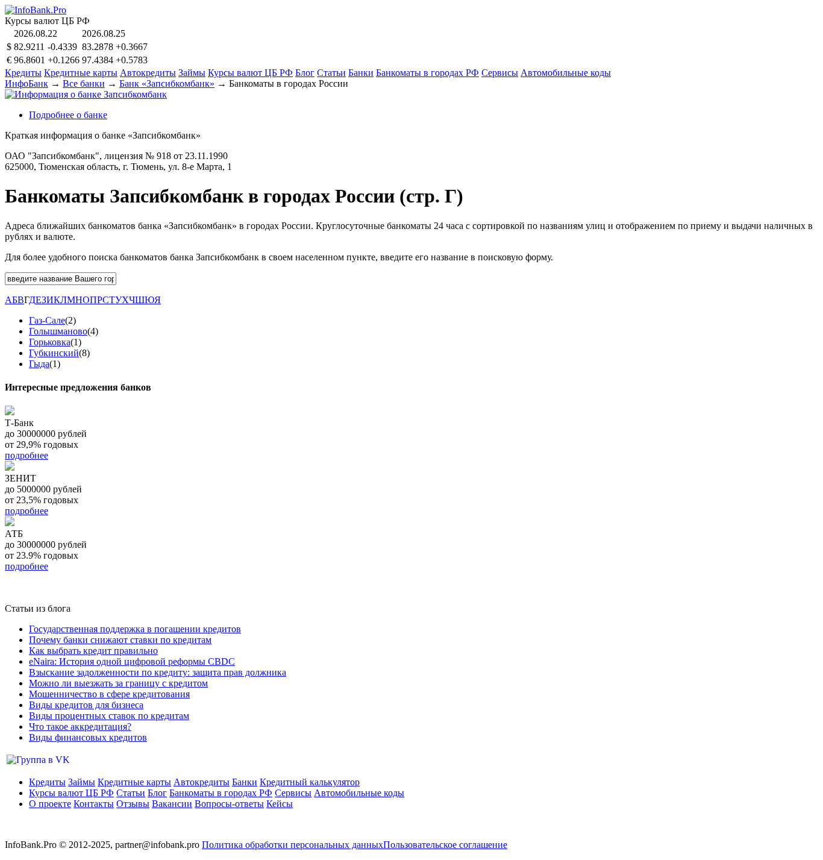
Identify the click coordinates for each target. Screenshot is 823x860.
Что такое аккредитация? (80, 726)
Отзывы (132, 804)
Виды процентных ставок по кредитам (109, 716)
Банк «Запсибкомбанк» (166, 83)
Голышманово (58, 331)
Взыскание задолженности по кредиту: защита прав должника (157, 672)
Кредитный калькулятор (310, 782)
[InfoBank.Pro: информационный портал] (35, 10)
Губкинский (54, 353)
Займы (191, 72)
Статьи (331, 72)
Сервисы (499, 72)
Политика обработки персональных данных (292, 845)
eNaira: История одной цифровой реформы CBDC (132, 661)
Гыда (39, 364)
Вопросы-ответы (229, 804)
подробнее (26, 455)
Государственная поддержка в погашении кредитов (135, 629)
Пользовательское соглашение (445, 845)
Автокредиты (148, 72)
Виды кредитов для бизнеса (86, 705)
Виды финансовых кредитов (88, 737)
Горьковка (49, 342)
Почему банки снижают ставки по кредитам (120, 640)
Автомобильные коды (566, 72)
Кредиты (23, 72)
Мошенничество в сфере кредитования (109, 694)
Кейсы (279, 804)
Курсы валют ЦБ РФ (250, 72)
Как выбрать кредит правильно (93, 650)
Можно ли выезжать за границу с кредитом (118, 683)
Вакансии (172, 804)
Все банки (84, 83)
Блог (304, 72)
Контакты (94, 804)
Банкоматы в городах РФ (427, 72)
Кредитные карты (80, 72)
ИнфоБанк (26, 83)
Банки (361, 72)
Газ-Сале (47, 320)
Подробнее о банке (68, 115)
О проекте (50, 804)
